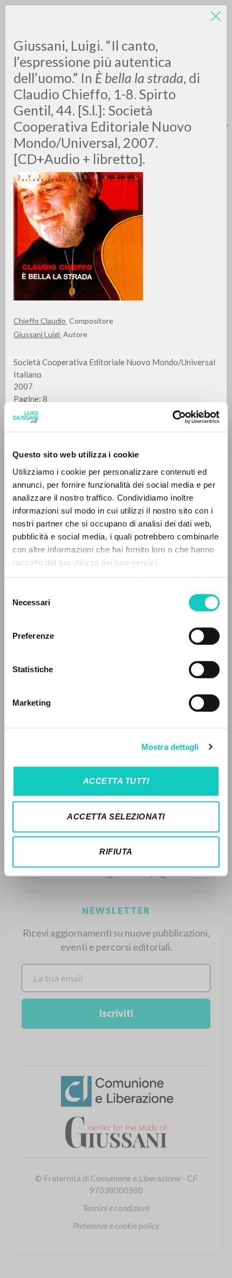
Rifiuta (116, 851)
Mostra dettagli (170, 746)
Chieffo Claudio (40, 320)
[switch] (204, 636)
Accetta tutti (116, 780)
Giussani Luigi (37, 334)
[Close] (216, 16)
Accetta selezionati (116, 816)
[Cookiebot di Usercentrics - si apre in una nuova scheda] (172, 417)
